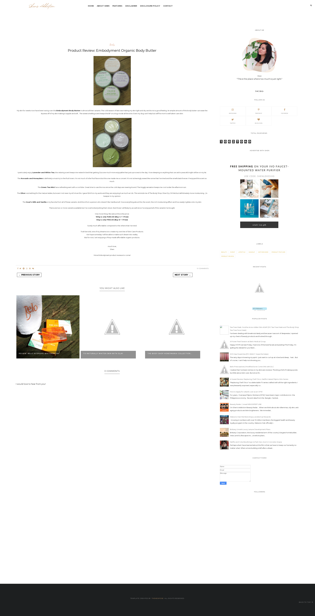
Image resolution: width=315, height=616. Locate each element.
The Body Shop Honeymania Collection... (105, 353)
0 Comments (203, 268)
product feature (278, 252)
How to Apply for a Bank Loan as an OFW (246, 392)
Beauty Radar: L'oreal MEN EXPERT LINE (245, 404)
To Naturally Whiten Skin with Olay (39, 353)
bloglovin (258, 123)
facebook (284, 113)
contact (168, 6)
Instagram (232, 113)
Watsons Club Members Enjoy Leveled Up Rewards (250, 417)
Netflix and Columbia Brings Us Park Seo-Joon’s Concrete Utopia (256, 442)
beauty (224, 252)
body (112, 45)
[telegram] (23, 268)
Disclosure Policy (150, 6)
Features (117, 6)
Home (91, 6)
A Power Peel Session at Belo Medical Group (248, 341)
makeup (252, 252)
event (232, 252)
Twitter (232, 123)
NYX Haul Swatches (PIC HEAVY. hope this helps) (249, 354)
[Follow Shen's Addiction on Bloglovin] (259, 310)
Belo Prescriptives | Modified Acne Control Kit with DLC (252, 367)
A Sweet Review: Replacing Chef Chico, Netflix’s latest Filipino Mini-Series (259, 379)
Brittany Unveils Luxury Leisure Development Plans (250, 429)
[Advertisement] (146, 15)
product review (227, 256)
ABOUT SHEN (103, 6)
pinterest (258, 113)
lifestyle (241, 252)
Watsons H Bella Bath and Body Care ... (169, 353)
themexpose (158, 598)
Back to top (305, 602)
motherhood (263, 252)
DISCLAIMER (131, 6)
